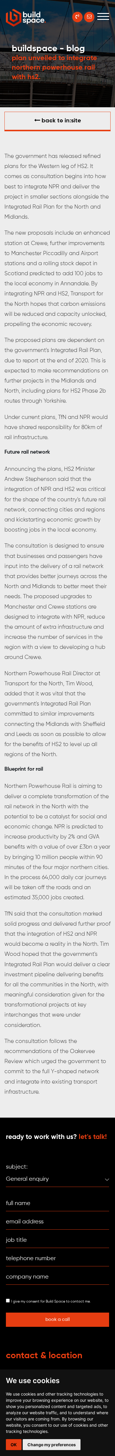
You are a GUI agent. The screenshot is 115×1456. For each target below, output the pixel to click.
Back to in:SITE (60, 121)
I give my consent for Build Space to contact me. (51, 1301)
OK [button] (14, 1444)
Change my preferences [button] (51, 1444)
